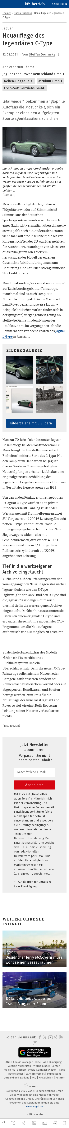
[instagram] (34, 1043)
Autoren (60, 1077)
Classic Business (23, 13)
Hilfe (38, 1062)
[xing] (24, 1123)
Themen (6, 13)
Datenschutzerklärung (29, 838)
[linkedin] (35, 1123)
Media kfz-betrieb (15, 1069)
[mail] (45, 1123)
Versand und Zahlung (17, 1077)
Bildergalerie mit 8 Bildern (31, 423)
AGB (8, 1062)
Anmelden (59, 4)
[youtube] (50, 1037)
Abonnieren (34, 785)
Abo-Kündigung (52, 1062)
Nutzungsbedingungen (33, 825)
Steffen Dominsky (42, 54)
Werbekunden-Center (47, 1066)
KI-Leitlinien (46, 1077)
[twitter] (14, 1123)
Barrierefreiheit (35, 1073)
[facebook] (4, 1123)
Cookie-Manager (23, 1062)
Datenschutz (16, 1073)
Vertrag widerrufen (20, 1066)
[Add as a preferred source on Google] (34, 1052)
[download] (55, 1123)
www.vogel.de (34, 1106)
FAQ (34, 1077)
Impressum (54, 1073)
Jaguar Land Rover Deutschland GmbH (33, 74)
